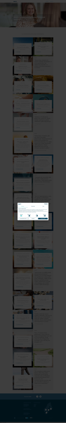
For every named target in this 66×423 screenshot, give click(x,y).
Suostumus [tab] (22, 206)
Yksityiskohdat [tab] (33, 206)
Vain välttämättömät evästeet (23, 218)
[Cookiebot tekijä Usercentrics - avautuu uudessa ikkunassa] (45, 204)
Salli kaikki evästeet (43, 218)
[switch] (29, 215)
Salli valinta (33, 218)
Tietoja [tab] (43, 206)
